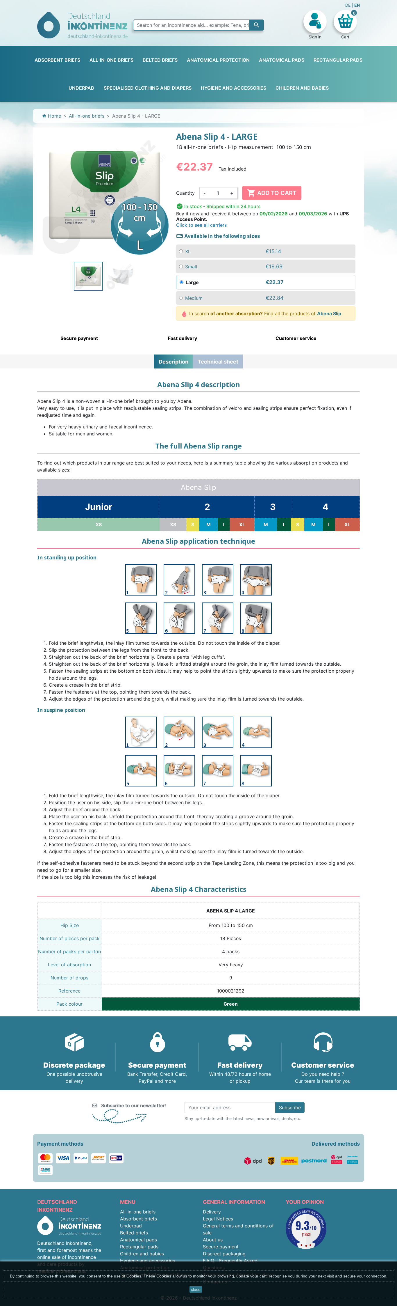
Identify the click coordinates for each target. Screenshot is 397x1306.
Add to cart (271, 193)
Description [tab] (173, 362)
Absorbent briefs (138, 1219)
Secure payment (221, 1247)
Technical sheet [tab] (218, 362)
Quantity (185, 193)
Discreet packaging (224, 1254)
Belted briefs (134, 1233)
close (196, 1289)
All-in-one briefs (137, 1212)
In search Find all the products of (264, 313)
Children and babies (142, 1254)
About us (213, 1240)
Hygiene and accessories (147, 1261)
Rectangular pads (139, 1247)
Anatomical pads (138, 1240)
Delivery (212, 1212)
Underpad (131, 1226)
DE (348, 5)
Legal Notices (218, 1219)
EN (357, 5)
